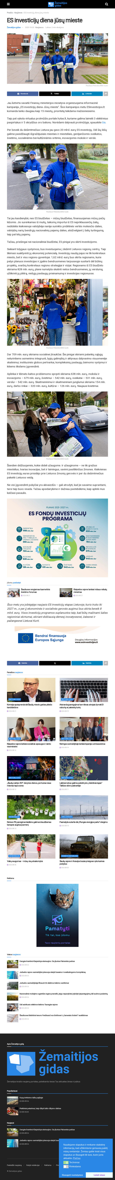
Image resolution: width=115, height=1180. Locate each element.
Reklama (47, 1165)
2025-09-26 (25, 1101)
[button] (66, 1162)
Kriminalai (14, 817)
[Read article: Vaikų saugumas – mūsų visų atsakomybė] (31, 846)
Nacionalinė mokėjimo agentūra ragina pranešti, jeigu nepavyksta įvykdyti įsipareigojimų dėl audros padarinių (64, 994)
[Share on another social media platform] (106, 94)
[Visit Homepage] (57, 4)
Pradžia (10, 13)
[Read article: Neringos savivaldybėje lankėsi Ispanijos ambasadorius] (84, 729)
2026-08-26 (25, 965)
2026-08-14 (12, 750)
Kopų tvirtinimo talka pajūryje (31, 1098)
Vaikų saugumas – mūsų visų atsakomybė (25, 861)
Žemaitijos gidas (14, 27)
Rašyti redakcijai (33, 1165)
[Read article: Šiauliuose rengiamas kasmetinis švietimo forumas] (13, 592)
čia (103, 122)
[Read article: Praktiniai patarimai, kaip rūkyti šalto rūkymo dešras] (12, 1111)
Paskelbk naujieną (14, 1165)
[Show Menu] (8, 4)
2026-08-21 (26, 595)
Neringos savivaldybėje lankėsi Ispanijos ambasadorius (82, 744)
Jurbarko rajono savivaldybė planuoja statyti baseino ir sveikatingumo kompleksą (53, 972)
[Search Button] (106, 4)
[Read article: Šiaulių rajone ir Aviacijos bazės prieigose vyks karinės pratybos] (84, 846)
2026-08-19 (65, 711)
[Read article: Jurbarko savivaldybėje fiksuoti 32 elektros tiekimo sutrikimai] (12, 986)
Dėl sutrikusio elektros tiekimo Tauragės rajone (39, 1005)
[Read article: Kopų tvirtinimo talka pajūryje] (12, 1100)
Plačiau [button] (77, 1158)
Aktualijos (14, 699)
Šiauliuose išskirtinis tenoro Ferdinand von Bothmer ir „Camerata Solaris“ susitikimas (54, 1015)
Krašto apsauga (70, 856)
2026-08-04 (12, 865)
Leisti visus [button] (99, 1175)
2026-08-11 (65, 789)
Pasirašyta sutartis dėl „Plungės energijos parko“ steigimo (84, 822)
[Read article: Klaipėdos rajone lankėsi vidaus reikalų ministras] (66, 592)
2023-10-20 (29, 27)
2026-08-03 (65, 867)
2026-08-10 (12, 828)
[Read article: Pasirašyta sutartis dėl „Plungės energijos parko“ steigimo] (84, 807)
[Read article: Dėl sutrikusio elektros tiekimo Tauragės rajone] (12, 1007)
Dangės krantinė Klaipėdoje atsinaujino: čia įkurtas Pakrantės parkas (47, 961)
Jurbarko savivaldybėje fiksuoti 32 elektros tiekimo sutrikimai (44, 983)
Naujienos (18, 13)
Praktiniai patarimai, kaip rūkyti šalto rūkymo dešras (40, 1108)
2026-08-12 (12, 789)
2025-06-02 (25, 1112)
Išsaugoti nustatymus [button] (72, 1175)
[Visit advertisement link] (57, 915)
